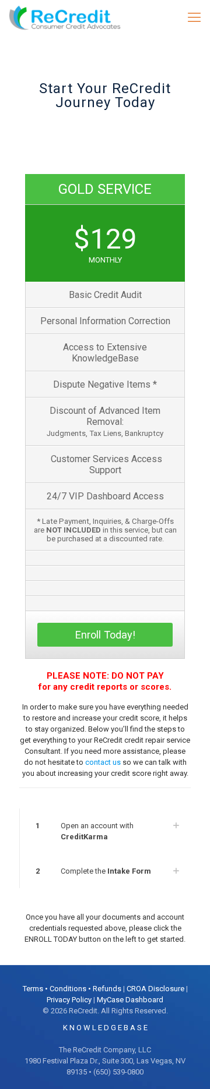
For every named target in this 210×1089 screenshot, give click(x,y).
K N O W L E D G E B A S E (105, 1027)
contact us (103, 762)
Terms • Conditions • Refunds (72, 988)
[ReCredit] (72, 17)
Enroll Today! (105, 635)
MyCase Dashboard (130, 999)
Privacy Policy (69, 999)
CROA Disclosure (155, 988)
